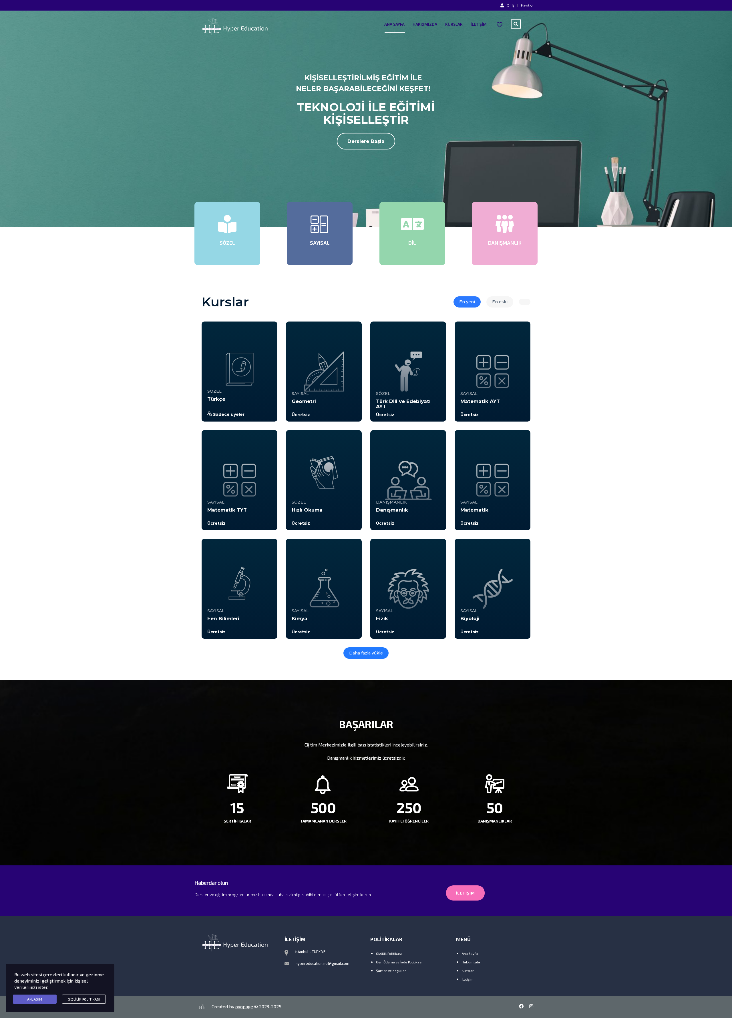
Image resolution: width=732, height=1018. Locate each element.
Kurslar (454, 24)
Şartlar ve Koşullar (391, 971)
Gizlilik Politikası (389, 953)
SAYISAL (300, 393)
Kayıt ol (527, 5)
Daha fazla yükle (366, 653)
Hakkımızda (425, 24)
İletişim (479, 24)
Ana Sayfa (394, 24)
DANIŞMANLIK (391, 502)
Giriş (510, 5)
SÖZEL (214, 391)
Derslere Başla (366, 141)
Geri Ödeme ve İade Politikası (399, 962)
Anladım (34, 999)
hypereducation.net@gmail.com (322, 963)
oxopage (244, 1006)
